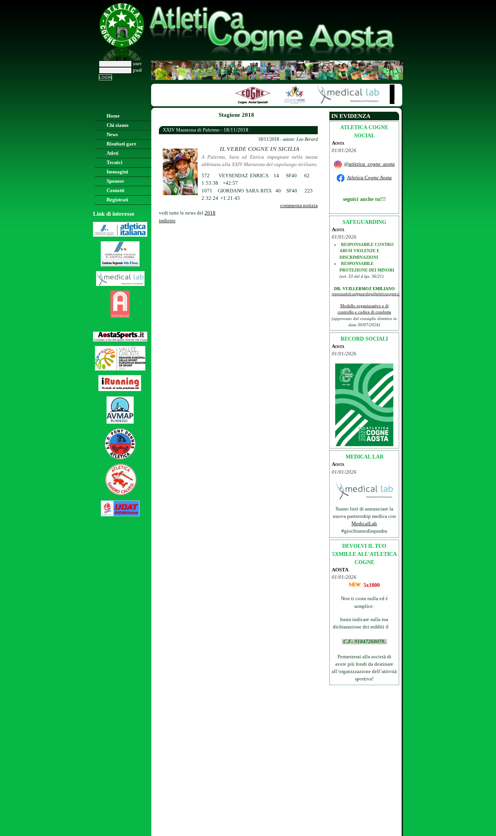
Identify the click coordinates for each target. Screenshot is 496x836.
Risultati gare (121, 144)
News (112, 134)
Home (113, 116)
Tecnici (114, 162)
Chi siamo (118, 125)
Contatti (115, 190)
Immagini (117, 172)
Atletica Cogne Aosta (369, 177)
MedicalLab (364, 523)
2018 (210, 213)
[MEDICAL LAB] (344, 102)
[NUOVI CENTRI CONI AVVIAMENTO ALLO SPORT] (290, 102)
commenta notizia (299, 205)
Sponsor (115, 181)
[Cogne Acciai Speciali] (248, 102)
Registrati (117, 200)
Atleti (113, 153)
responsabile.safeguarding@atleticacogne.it (366, 294)
